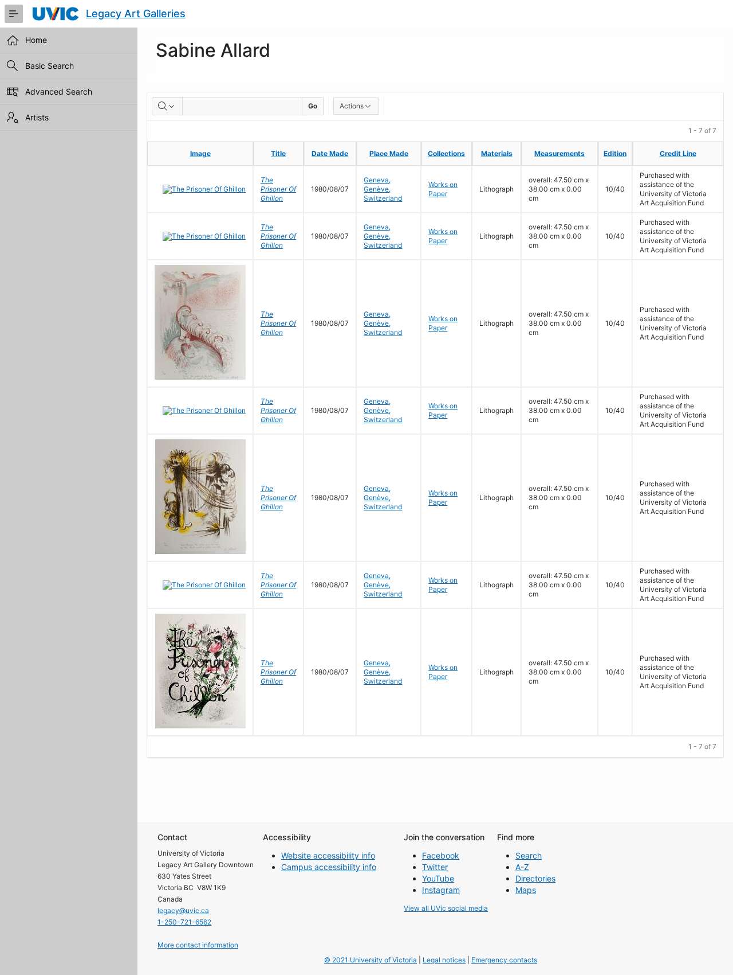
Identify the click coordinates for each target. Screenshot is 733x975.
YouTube (438, 878)
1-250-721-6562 (184, 922)
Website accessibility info (328, 855)
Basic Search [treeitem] (49, 66)
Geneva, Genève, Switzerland (383, 189)
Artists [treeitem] (37, 117)
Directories (535, 878)
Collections (446, 153)
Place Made (388, 153)
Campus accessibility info (328, 867)
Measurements (559, 153)
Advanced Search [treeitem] (58, 91)
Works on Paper (443, 189)
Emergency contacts (504, 959)
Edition (615, 153)
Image (200, 153)
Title (278, 153)
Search (528, 855)
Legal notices (444, 959)
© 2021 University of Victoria (370, 959)
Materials (497, 153)
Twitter (435, 867)
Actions (352, 106)
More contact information (197, 945)
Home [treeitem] (36, 40)
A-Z (522, 867)
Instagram (441, 890)
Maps (525, 890)
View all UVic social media (446, 908)
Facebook (440, 855)
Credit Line (678, 153)
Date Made (330, 153)
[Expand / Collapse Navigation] (14, 14)
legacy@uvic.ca (183, 910)
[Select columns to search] (167, 106)
